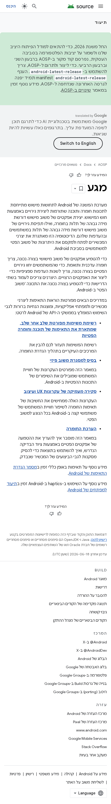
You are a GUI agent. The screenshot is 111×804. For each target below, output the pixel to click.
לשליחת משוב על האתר (85, 782)
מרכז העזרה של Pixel (90, 722)
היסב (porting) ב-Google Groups (80, 692)
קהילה (69, 774)
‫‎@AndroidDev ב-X (91, 650)
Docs (87, 164)
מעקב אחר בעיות (93, 755)
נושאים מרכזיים (66, 164)
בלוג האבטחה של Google (86, 667)
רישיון (30, 774)
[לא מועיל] (71, 175)
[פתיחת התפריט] (101, 6)
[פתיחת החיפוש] (34, 6)
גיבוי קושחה (98, 612)
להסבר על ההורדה (92, 595)
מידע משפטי (49, 774)
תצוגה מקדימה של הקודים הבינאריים (78, 603)
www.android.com (91, 730)
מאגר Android (95, 579)
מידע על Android (93, 774)
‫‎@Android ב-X (95, 642)
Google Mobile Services (87, 738)
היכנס (11, 6)
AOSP (102, 164)
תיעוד (101, 22)
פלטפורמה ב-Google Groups (83, 675)
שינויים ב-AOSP (76, 90)
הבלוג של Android (92, 658)
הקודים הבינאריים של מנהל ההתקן (80, 620)
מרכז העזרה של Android (87, 713)
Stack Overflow (94, 746)
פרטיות (15, 774)
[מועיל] (79, 175)
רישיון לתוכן (99, 539)
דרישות (101, 587)
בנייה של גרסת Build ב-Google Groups (75, 683)
